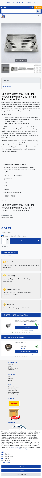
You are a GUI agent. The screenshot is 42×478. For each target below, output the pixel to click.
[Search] (38, 11)
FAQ (9, 366)
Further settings (5, 462)
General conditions (13, 392)
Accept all (21, 466)
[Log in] (2, 7)
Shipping (11, 256)
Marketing (7, 454)
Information (11, 369)
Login (9, 376)
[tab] (21, 80)
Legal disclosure (12, 390)
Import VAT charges (13, 394)
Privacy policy (12, 389)
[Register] (5, 7)
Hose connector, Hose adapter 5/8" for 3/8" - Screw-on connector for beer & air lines (26, 321)
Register (10, 378)
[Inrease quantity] (7, 239)
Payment (10, 364)
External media (9, 456)
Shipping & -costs (13, 368)
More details (7, 86)
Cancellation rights (13, 387)
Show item (27, 328)
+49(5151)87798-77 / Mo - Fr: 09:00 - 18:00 (21, 3)
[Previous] (3, 43)
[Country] (29, 7)
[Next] (39, 43)
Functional (7, 460)
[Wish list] (32, 7)
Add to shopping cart (24, 241)
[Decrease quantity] (7, 242)
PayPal (7, 458)
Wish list (5, 246)
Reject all (21, 470)
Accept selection (21, 474)
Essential (7, 452)
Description (6, 80)
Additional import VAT (9, 252)
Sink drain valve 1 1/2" (21, 342)
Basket (10, 380)
